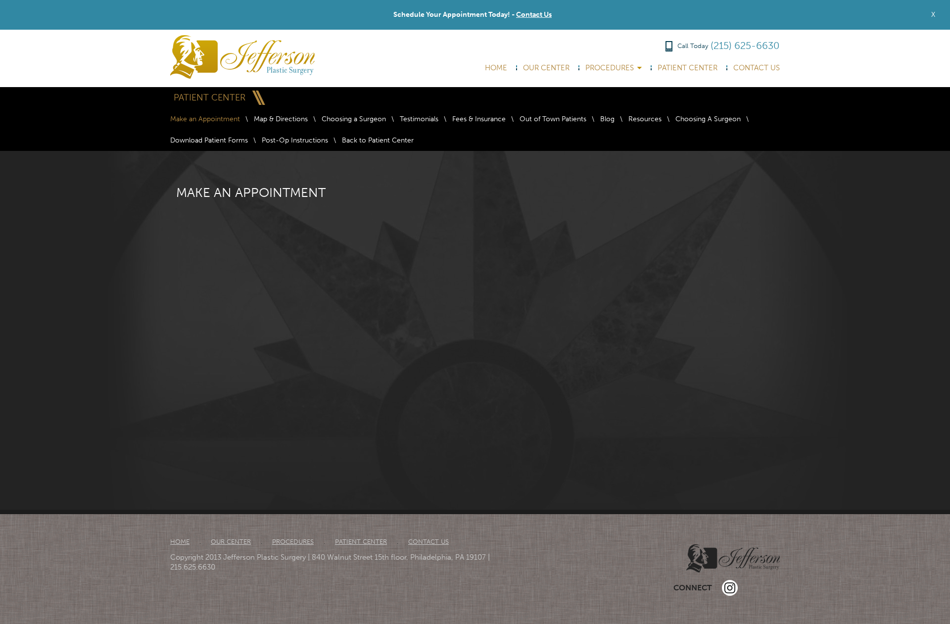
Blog (607, 119)
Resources (645, 119)
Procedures (609, 68)
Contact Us (534, 14)
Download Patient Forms (209, 140)
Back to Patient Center (378, 140)
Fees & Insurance (479, 119)
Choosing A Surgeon (708, 119)
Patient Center (687, 67)
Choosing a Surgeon (354, 119)
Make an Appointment (205, 119)
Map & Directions (281, 119)
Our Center (546, 67)
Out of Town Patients (553, 119)
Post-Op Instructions (295, 140)
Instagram (730, 588)
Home (496, 67)
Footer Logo (733, 558)
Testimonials (419, 119)
